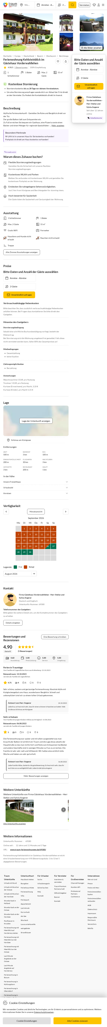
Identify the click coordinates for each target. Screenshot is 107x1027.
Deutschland (29, 56)
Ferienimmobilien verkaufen (94, 899)
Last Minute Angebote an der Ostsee (10, 958)
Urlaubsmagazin (43, 883)
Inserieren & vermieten (58, 880)
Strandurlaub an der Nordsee (11, 915)
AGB (89, 905)
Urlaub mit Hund (10, 883)
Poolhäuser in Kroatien (9, 922)
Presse (90, 883)
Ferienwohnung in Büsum (11, 976)
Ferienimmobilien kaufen (94, 893)
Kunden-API (75, 887)
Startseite (7, 56)
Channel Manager (77, 883)
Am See (23, 916)
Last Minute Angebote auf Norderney (9, 968)
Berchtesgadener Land (68, 56)
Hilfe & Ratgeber (60, 893)
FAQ (39, 892)
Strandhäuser (26, 932)
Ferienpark (25, 900)
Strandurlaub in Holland (10, 902)
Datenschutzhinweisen (44, 1012)
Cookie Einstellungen (27, 1020)
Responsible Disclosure (92, 918)
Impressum (92, 913)
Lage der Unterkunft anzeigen (36, 421)
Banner (57, 897)
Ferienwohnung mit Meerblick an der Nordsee (11, 939)
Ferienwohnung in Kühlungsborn (11, 982)
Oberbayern (51, 56)
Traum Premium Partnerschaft (60, 887)
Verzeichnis (92, 924)
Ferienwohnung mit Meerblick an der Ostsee (11, 949)
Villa (22, 896)
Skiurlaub (24, 920)
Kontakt (40, 896)
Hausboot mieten (27, 879)
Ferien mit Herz (93, 888)
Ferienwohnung (27, 892)
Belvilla (90, 928)
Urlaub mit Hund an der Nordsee (11, 895)
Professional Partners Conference (75, 894)
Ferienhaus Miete (27, 888)
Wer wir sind (92, 879)
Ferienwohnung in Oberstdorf (11, 989)
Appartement (26, 904)
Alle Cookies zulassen (77, 1020)
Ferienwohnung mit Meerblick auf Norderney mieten (11, 930)
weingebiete (25, 928)
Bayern (40, 56)
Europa (17, 56)
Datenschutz (92, 909)
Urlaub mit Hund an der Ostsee (11, 888)
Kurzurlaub (25, 912)
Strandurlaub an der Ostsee (11, 908)
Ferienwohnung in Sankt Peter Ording (11, 996)
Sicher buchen (42, 888)
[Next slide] (63, 809)
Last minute (25, 908)
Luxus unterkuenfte (28, 924)
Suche (39, 879)
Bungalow (24, 883)
